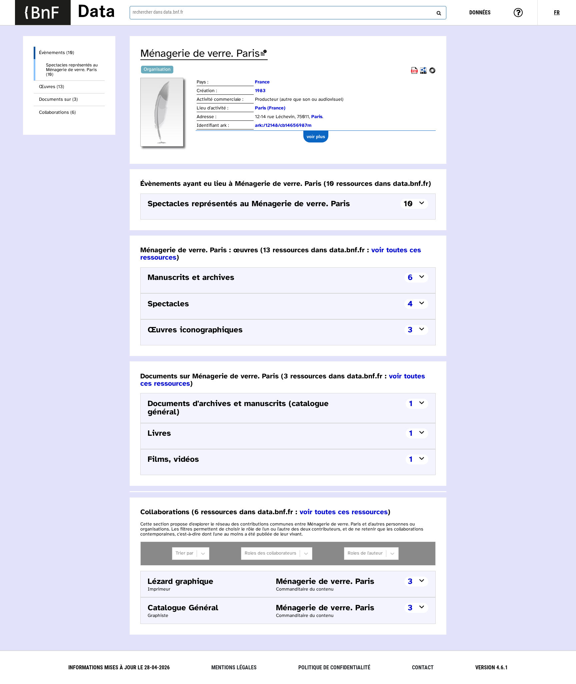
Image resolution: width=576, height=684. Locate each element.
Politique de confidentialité (334, 667)
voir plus (316, 136)
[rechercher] (438, 11)
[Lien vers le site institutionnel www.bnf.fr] (43, 12)
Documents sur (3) (58, 99)
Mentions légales (234, 667)
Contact (423, 667)
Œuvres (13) (51, 86)
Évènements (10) (56, 52)
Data (96, 12)
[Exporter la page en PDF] (414, 72)
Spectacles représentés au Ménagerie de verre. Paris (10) (72, 70)
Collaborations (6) (57, 112)
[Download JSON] (432, 72)
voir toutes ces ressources (344, 512)
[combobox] (288, 12)
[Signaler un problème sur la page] (264, 53)
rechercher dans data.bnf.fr (158, 12)
